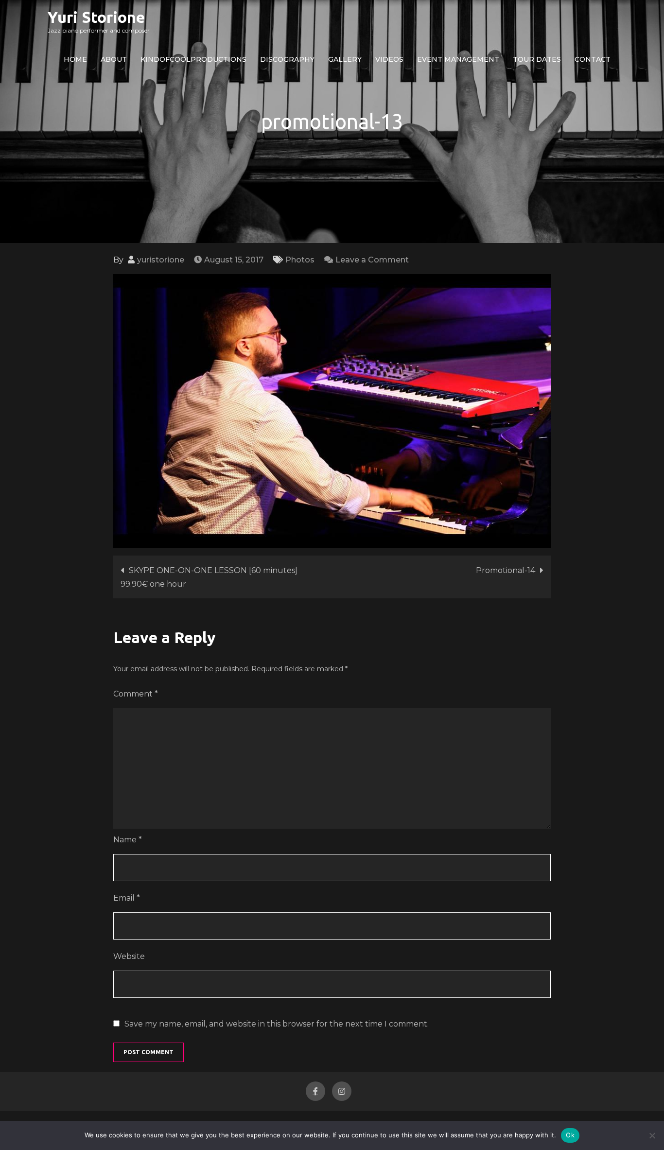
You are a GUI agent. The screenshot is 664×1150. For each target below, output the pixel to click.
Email (126, 898)
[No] (652, 1135)
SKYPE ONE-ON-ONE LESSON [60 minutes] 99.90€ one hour (209, 577)
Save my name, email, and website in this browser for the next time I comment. (276, 1024)
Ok (570, 1135)
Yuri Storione (96, 17)
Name (127, 839)
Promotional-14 (505, 570)
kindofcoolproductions (193, 59)
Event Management (458, 59)
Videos (389, 59)
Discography (287, 59)
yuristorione (160, 259)
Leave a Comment (372, 259)
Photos (300, 259)
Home (75, 59)
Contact (593, 59)
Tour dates (537, 59)
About (114, 59)
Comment (135, 693)
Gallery (345, 59)
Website (129, 956)
